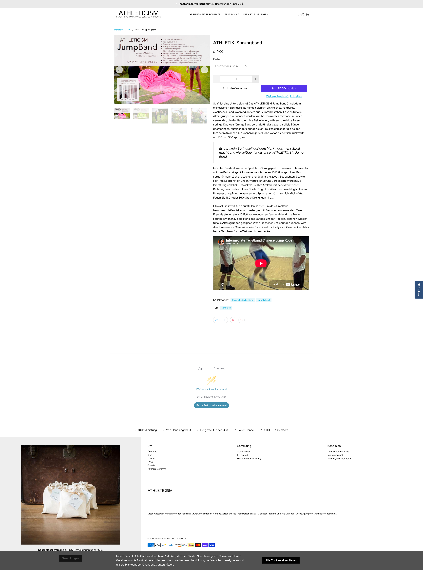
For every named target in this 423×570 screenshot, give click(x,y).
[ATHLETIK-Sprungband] (162, 69)
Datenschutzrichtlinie (338, 451)
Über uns (152, 451)
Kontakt (152, 458)
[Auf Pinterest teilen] (233, 320)
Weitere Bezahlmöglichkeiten (284, 96)
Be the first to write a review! (211, 405)
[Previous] (119, 69)
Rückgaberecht (335, 455)
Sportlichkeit (264, 300)
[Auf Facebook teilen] (225, 320)
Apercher (183, 538)
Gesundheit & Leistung (242, 300)
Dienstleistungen (256, 14)
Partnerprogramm (157, 469)
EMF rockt (232, 14)
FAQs (150, 462)
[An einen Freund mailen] (241, 320)
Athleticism (160, 538)
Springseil (226, 307)
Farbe (216, 59)
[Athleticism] (138, 14)
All (129, 30)
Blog (150, 455)
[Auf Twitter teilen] (216, 320)
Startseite (118, 30)
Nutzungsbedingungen (339, 458)
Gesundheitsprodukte (205, 14)
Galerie (151, 465)
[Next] (204, 69)
